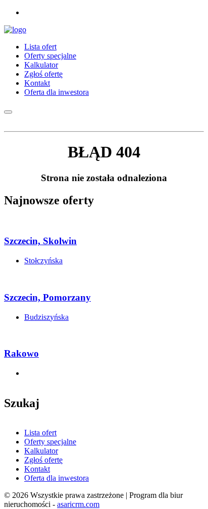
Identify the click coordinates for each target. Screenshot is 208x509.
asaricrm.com (78, 504)
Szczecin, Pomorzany (47, 297)
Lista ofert (40, 46)
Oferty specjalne (50, 55)
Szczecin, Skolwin (40, 241)
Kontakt (37, 83)
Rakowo (21, 353)
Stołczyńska (43, 260)
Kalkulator (41, 65)
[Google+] (27, 12)
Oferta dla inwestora (56, 92)
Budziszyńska (46, 317)
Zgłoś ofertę (43, 74)
